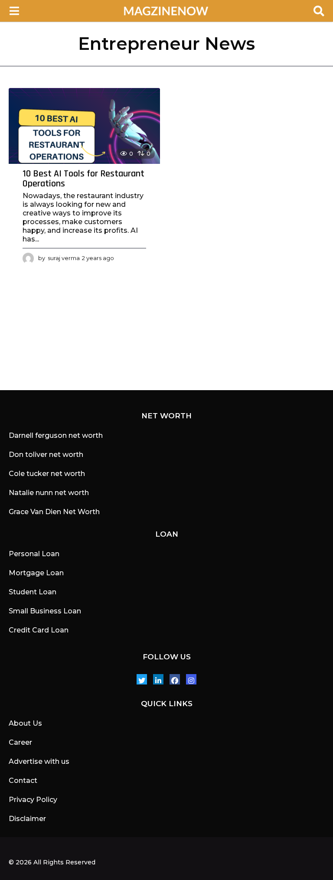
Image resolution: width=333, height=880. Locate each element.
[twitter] (142, 679)
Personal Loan (34, 554)
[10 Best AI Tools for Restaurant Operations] (84, 126)
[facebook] (175, 679)
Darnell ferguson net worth (56, 435)
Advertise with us (39, 761)
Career (20, 742)
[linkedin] (158, 679)
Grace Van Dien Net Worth (54, 512)
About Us (25, 723)
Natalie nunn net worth (49, 493)
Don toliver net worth (46, 454)
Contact (23, 780)
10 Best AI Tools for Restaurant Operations (83, 179)
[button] (14, 11)
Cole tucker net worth (47, 473)
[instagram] (191, 679)
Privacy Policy (33, 799)
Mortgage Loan (36, 573)
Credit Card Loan (39, 630)
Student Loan (32, 592)
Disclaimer (27, 819)
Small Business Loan (45, 611)
